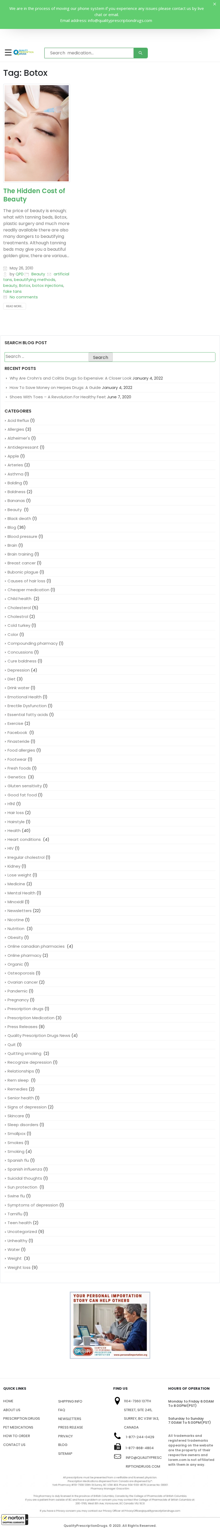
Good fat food (22, 795)
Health (14, 830)
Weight (15, 1258)
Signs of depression (27, 1107)
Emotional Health (25, 697)
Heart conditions (25, 839)
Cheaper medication (28, 590)
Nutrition (16, 928)
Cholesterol (19, 607)
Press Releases (23, 1026)
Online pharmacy (24, 955)
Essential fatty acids (28, 714)
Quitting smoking (25, 1053)
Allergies (16, 429)
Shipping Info (70, 1401)
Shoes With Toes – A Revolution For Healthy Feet (58, 397)
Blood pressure (22, 536)
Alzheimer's (19, 438)
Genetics (17, 777)
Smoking (16, 1151)
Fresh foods (19, 768)
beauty (10, 285)
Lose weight (19, 875)
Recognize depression (30, 1062)
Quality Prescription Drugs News (39, 1035)
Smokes (15, 1142)
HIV (11, 848)
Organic (15, 964)
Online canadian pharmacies (37, 946)
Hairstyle (16, 821)
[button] (14, 1519)
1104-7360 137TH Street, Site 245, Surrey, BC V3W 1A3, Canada (141, 1414)
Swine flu (16, 1196)
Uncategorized (22, 1231)
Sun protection (23, 1187)
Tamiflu (15, 1214)
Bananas (16, 500)
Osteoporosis (21, 973)
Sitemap (65, 1453)
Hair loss (16, 812)
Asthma (15, 474)
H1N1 (11, 804)
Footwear (17, 759)
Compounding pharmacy (33, 643)
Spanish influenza (25, 1169)
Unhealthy (17, 1240)
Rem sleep (19, 1080)
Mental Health (21, 893)
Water (14, 1249)
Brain (12, 545)
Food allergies (21, 750)
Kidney (14, 866)
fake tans (12, 291)
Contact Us (14, 1444)
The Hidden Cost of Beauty (34, 195)
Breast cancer (22, 563)
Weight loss (19, 1267)
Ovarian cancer (23, 982)
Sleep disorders (23, 1124)
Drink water (19, 688)
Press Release (70, 1427)
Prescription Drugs (21, 1418)
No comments (24, 297)
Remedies (18, 1089)
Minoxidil (16, 902)
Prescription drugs (25, 1008)
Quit (12, 1044)
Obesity (15, 937)
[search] (141, 53)
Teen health (20, 1222)
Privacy (65, 1436)
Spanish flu (18, 1160)
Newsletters (20, 910)
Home (8, 1401)
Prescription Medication (31, 1018)
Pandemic (18, 991)
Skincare (16, 1116)
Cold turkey (19, 625)
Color (13, 634)
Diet (12, 679)
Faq (61, 1409)
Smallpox (16, 1133)
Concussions (20, 652)
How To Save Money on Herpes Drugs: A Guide (55, 387)
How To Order (16, 1435)
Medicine (16, 884)
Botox (24, 285)
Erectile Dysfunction (27, 706)
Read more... (14, 306)
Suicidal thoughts (25, 1178)
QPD (20, 274)
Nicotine (16, 920)
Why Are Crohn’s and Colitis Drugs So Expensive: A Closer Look (70, 378)
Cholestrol (18, 616)
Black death (19, 518)
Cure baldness (22, 661)
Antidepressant (23, 447)
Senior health (21, 1098)
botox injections (47, 285)
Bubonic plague (23, 572)
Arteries (15, 465)
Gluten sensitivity (25, 786)
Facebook (18, 732)
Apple (13, 456)
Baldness (16, 491)
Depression (19, 670)
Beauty (38, 274)
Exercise (15, 723)
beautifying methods (34, 279)
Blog (12, 527)
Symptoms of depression (33, 1205)
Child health (20, 598)
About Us (11, 1409)
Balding (15, 483)
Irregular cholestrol (26, 857)
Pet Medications (18, 1427)
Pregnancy (18, 1000)
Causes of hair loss (26, 581)
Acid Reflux (18, 420)
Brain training (20, 554)
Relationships (21, 1071)
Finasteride (19, 741)
